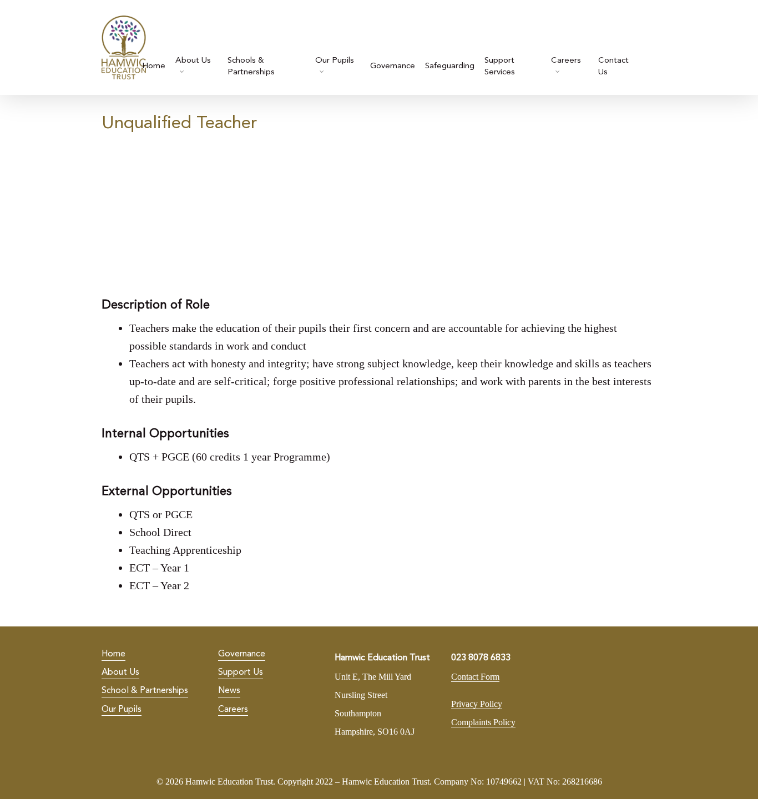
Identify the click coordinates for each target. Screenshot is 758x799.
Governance (241, 654)
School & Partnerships (145, 690)
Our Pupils (122, 709)
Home (113, 654)
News (229, 690)
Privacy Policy (476, 704)
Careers (233, 709)
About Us (120, 672)
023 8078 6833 (481, 658)
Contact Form (475, 676)
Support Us (240, 672)
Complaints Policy (483, 722)
